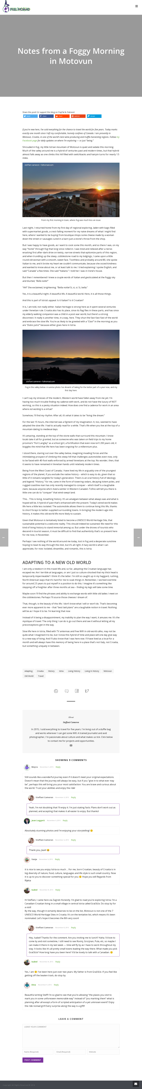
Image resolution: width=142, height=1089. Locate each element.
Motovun (108, 671)
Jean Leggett (38, 820)
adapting (28, 671)
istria (61, 671)
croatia (40, 671)
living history (74, 671)
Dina (33, 984)
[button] (30, 116)
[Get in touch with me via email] (71, 745)
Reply (58, 767)
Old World (29, 676)
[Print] (56, 690)
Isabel (34, 889)
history (51, 671)
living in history (92, 671)
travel (41, 676)
